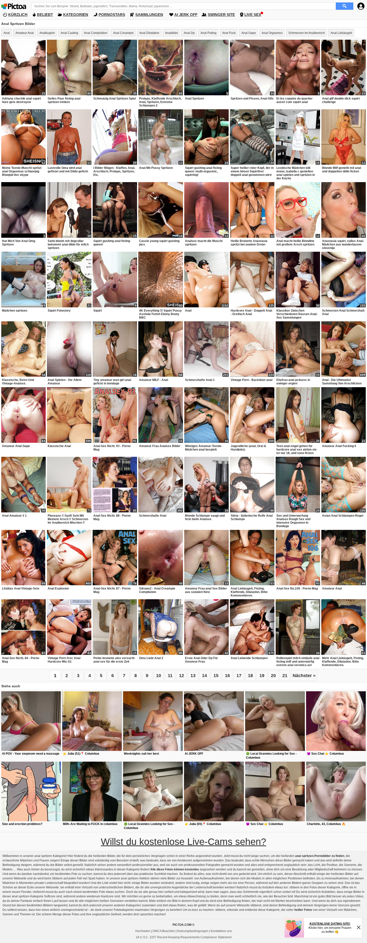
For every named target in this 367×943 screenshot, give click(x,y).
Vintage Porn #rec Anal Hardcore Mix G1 (64, 659)
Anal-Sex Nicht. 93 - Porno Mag (112, 447)
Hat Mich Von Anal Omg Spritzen (18, 242)
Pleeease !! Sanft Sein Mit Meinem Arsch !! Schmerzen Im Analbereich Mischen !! (68, 519)
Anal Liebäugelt (341, 33)
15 (215, 675)
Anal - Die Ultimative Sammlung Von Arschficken (342, 381)
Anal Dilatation (149, 33)
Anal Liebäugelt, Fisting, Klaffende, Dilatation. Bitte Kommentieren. (249, 592)
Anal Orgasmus (272, 33)
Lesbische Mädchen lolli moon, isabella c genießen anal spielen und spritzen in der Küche (295, 173)
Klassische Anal (59, 446)
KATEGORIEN (75, 14)
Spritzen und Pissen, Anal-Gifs (252, 98)
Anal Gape (248, 33)
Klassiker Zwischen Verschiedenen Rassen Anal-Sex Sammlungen (297, 314)
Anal (6, 33)
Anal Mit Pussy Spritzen (156, 168)
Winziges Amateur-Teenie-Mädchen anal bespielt (203, 447)
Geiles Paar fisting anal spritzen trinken (64, 100)
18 (250, 675)
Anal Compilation (95, 33)
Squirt (97, 310)
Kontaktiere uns (221, 931)
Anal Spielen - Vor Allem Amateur (65, 381)
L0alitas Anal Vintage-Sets (20, 588)
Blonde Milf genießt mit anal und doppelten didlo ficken (341, 169)
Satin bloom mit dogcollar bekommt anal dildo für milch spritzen (68, 244)
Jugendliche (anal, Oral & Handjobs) (248, 447)
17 (238, 675)
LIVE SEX (252, 14)
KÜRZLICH (17, 14)
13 (192, 675)
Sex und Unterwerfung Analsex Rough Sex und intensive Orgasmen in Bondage (293, 521)
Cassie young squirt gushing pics (159, 242)
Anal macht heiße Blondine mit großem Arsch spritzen (295, 242)
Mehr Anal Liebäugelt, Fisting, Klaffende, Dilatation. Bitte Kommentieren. (343, 661)
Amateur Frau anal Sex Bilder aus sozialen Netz (206, 590)
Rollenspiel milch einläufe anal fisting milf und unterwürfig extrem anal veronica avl (297, 661)
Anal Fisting (208, 33)
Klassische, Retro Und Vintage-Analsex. (18, 381)
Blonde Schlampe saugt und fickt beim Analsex (205, 517)
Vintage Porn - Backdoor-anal (251, 380)
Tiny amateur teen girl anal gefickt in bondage (112, 381)
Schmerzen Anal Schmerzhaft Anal (343, 312)
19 (261, 675)
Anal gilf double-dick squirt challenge (341, 100)
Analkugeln (47, 33)
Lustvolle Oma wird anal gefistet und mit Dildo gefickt (68, 169)
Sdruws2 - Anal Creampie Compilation (157, 590)
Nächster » (304, 675)
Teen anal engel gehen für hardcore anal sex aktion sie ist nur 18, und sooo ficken (296, 449)
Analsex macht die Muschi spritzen (203, 242)
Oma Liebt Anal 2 (151, 658)
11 (170, 675)
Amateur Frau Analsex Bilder (160, 446)
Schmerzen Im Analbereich (306, 33)
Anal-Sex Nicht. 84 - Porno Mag (20, 659)
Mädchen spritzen (14, 310)
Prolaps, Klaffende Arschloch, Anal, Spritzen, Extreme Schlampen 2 (160, 102)
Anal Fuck (229, 33)
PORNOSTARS (112, 14)
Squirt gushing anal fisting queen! (111, 242)
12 (181, 675)
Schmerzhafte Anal (152, 515)
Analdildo (171, 33)
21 (284, 675)
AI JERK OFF (185, 14)
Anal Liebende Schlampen (249, 658)
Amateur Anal (24, 33)
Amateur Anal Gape (16, 446)
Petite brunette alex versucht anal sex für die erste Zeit (114, 659)
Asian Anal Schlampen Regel (342, 515)
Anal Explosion (58, 588)
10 (158, 675)
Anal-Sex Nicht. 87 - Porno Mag (112, 590)
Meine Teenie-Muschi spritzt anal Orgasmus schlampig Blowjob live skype (21, 171)
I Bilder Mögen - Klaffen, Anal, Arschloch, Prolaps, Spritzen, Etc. (114, 171)
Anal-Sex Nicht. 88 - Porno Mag (112, 517)
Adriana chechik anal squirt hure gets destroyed (21, 100)
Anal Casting (69, 33)
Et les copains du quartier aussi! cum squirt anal (294, 100)
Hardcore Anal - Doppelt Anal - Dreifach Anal (251, 312)
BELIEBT (45, 14)
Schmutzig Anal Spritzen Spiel (114, 98)
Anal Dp (189, 33)
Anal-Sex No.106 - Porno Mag (297, 588)
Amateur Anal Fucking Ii (339, 446)
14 (204, 675)
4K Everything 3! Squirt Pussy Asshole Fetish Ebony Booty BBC (160, 314)
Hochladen (142, 931)
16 (227, 675)
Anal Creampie (123, 33)
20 (273, 675)
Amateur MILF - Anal (153, 380)
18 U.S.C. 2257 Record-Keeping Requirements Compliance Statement (183, 937)
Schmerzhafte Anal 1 (200, 380)
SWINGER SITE (221, 14)
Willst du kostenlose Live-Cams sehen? (183, 841)
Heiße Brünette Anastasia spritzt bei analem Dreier (249, 242)
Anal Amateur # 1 (14, 515)
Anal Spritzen (194, 98)
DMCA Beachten (164, 931)
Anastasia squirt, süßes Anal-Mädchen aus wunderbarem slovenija (343, 244)
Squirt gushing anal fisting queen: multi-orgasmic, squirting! (203, 171)
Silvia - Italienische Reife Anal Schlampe (252, 517)
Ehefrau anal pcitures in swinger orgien (293, 381)
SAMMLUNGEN (149, 14)
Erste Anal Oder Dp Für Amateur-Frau (201, 659)
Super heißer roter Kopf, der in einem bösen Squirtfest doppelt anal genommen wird (252, 171)
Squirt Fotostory (59, 310)
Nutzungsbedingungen (192, 931)
